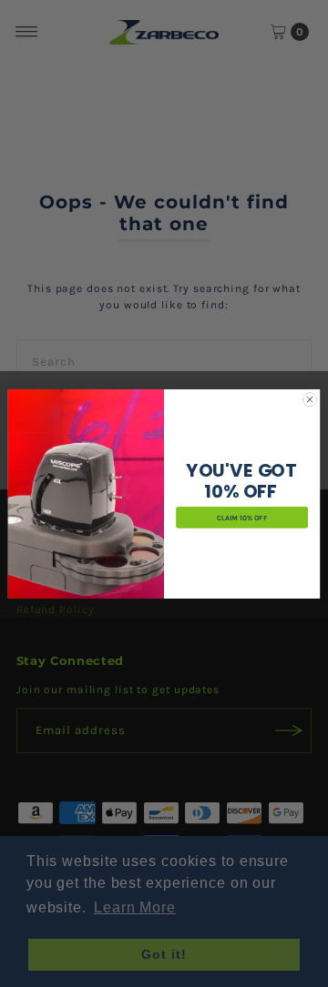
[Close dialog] (309, 399)
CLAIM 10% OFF (242, 517)
